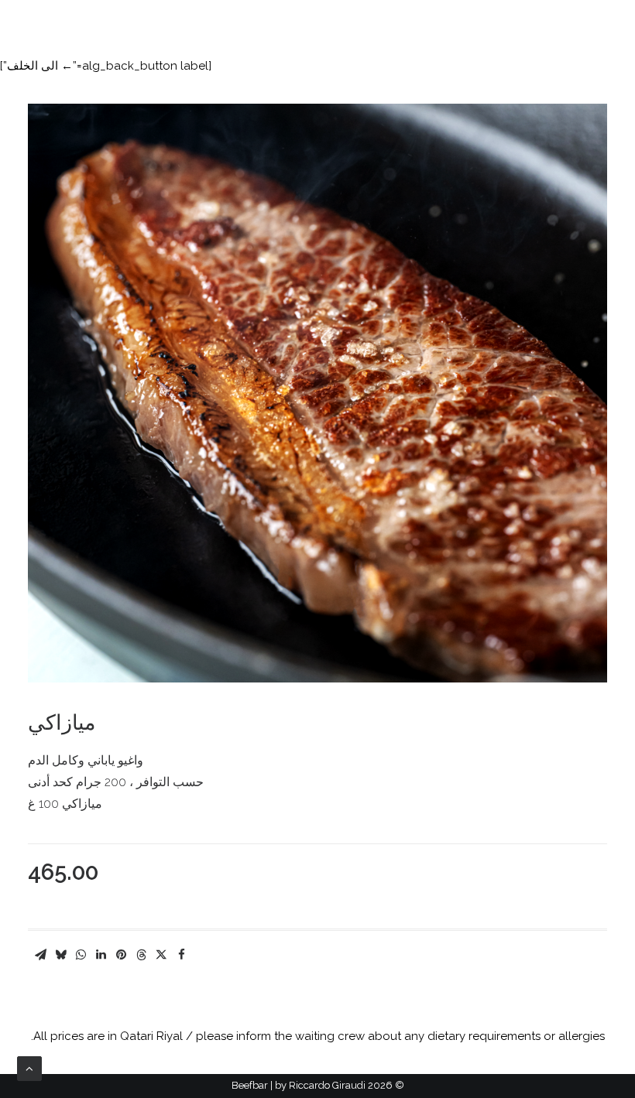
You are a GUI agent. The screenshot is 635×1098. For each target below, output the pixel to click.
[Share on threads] (141, 955)
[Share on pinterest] (121, 955)
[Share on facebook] (181, 955)
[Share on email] (40, 955)
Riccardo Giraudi (327, 1085)
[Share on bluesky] (60, 955)
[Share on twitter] (161, 955)
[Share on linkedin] (100, 955)
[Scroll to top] (29, 1068)
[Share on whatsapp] (80, 955)
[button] (23, 23)
